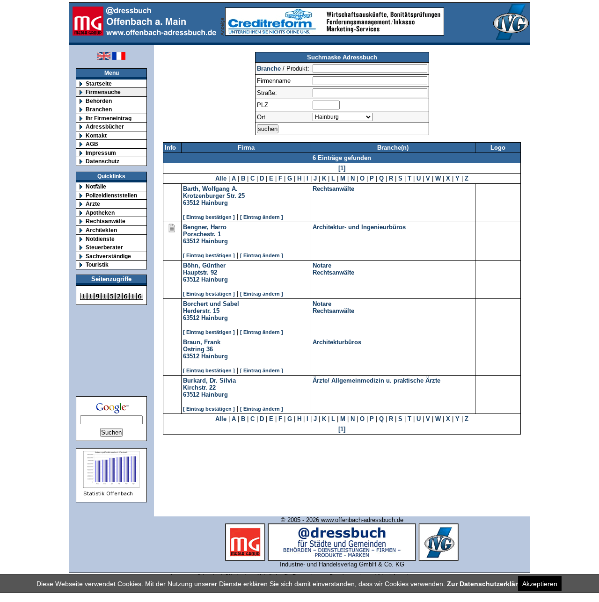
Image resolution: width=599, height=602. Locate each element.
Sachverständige (108, 256)
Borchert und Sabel (211, 303)
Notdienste (100, 239)
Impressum (101, 153)
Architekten (101, 230)
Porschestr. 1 (202, 234)
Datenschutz (102, 161)
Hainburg (214, 202)
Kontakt (96, 135)
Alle (220, 178)
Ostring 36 (198, 349)
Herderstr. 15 (201, 310)
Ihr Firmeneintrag (108, 118)
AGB (92, 144)
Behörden (99, 101)
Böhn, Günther (204, 265)
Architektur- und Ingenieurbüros (359, 227)
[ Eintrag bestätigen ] (209, 217)
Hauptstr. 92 (200, 272)
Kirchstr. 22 (199, 387)
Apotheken (100, 213)
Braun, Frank (201, 342)
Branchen (99, 109)
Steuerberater (104, 247)
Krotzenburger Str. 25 (214, 195)
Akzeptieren (539, 583)
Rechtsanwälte (105, 221)
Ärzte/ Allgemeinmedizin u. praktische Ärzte (376, 380)
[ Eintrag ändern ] (261, 217)
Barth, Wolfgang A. (210, 188)
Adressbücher (105, 126)
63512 (191, 202)
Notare (322, 265)
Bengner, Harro (204, 227)
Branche (269, 68)
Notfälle (96, 186)
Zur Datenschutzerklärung (488, 583)
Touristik (97, 264)
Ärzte (93, 204)
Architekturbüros (337, 342)
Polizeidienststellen (111, 195)
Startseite (99, 83)
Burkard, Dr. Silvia (209, 380)
